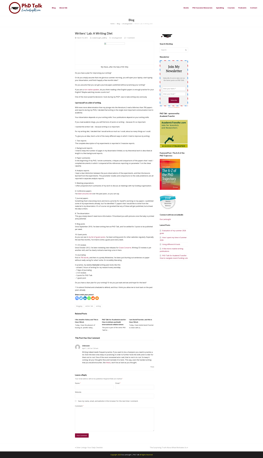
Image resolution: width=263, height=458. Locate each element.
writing (98, 306)
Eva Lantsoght (165, 219)
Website (78, 392)
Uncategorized (117, 38)
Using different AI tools (171, 244)
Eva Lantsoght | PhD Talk (130, 455)
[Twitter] (81, 298)
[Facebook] (77, 298)
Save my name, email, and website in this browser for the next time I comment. (108, 401)
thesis (108, 362)
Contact (253, 8)
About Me (63, 8)
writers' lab (89, 306)
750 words (85, 257)
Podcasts (242, 8)
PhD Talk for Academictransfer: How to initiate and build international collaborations (114, 322)
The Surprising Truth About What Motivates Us (168, 447)
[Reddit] (93, 298)
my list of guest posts (97, 237)
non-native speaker (91, 89)
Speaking (220, 8)
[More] (97, 298)
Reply (152, 367)
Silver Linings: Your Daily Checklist (89, 447)
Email (118, 383)
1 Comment (131, 38)
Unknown (86, 346)
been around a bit (85, 194)
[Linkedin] (85, 298)
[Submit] (186, 50)
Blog (54, 8)
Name (78, 383)
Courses (231, 8)
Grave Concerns (125, 247)
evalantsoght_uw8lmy (99, 38)
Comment (79, 406)
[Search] (174, 50)
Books (186, 8)
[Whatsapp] (89, 298)
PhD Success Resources (202, 8)
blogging (79, 306)
